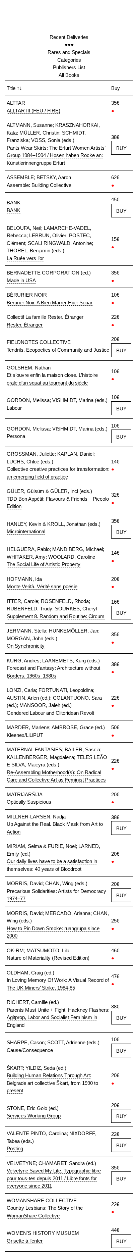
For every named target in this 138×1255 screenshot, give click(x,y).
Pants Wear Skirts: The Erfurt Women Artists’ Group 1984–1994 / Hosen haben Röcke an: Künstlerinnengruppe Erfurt (56, 155)
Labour (14, 408)
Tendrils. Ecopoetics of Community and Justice (58, 350)
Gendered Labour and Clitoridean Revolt (50, 713)
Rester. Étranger (25, 325)
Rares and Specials (69, 52)
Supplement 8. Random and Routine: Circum (56, 616)
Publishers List (69, 67)
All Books (69, 75)
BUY (121, 148)
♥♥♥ (69, 45)
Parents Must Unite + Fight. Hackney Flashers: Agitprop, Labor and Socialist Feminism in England (58, 1017)
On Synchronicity (26, 646)
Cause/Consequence (30, 1050)
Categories (69, 60)
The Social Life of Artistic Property (43, 564)
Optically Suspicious (29, 802)
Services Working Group (34, 1115)
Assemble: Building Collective (39, 185)
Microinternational (26, 531)
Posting (15, 1148)
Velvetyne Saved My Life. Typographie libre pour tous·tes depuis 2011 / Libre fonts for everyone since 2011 (54, 1178)
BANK (13, 210)
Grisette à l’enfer (25, 1241)
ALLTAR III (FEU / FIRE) (33, 110)
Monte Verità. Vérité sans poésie (42, 586)
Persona (16, 436)
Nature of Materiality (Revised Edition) (48, 958)
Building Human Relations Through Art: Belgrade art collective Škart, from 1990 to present (52, 1082)
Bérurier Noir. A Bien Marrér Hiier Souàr (49, 302)
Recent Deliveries (69, 37)
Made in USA (21, 280)
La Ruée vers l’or (25, 258)
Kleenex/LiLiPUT (25, 735)
